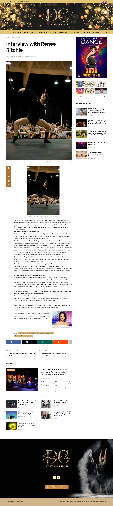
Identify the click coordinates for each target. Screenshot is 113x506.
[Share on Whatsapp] (8, 176)
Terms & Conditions (74, 501)
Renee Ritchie (31, 333)
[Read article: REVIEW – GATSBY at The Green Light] (81, 145)
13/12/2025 (44, 378)
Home (7, 1)
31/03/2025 (22, 429)
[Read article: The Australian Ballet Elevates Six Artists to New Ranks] (81, 155)
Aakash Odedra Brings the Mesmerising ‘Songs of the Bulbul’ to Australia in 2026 (97, 122)
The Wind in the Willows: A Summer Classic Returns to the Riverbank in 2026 (97, 133)
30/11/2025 (21, 407)
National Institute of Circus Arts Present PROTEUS (62, 402)
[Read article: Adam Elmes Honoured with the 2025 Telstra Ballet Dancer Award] (11, 404)
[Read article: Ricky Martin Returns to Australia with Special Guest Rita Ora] (11, 426)
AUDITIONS (43, 32)
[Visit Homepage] (56, 16)
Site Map (90, 501)
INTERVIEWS (86, 32)
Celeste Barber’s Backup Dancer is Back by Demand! (27, 413)
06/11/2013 (9, 56)
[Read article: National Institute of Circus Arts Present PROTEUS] (46, 404)
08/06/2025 (56, 405)
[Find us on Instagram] (103, 1)
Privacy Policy (83, 501)
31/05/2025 (22, 416)
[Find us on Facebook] (106, 1)
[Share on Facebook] (8, 168)
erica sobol (21, 333)
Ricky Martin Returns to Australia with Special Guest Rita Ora (27, 425)
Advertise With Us (20, 1)
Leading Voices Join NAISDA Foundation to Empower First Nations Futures (62, 414)
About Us (12, 1)
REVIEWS (96, 32)
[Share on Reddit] (8, 181)
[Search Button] (106, 32)
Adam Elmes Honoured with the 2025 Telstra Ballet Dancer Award (27, 402)
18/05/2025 (56, 418)
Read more (46, 395)
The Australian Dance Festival (23, 336)
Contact (28, 1)
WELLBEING (63, 32)
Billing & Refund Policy (63, 501)
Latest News (16, 37)
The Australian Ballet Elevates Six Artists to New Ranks (97, 154)
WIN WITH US (74, 32)
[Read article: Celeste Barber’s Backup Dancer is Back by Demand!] (11, 415)
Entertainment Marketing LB (99, 501)
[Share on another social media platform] (8, 185)
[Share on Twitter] (8, 172)
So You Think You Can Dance (45, 333)
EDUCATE (53, 32)
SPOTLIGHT (17, 32)
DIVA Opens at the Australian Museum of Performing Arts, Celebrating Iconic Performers (54, 372)
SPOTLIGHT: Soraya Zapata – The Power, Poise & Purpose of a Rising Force (97, 110)
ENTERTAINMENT (29, 32)
